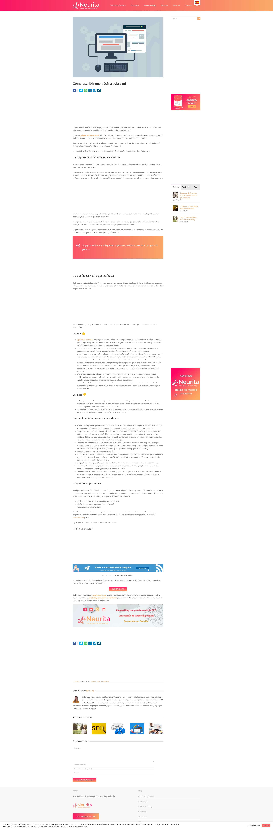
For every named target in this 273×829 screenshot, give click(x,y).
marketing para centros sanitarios (102, 598)
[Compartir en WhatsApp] (85, 90)
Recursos (142, 812)
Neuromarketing (95, 681)
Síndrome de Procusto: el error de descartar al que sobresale (188, 195)
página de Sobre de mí (90, 135)
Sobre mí (142, 817)
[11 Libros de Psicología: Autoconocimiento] (175, 207)
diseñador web (78, 517)
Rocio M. (77, 681)
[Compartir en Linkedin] (90, 90)
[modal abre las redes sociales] (99, 90)
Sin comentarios (105, 681)
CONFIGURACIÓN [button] (253, 825)
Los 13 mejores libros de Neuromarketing (188, 218)
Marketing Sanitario (147, 796)
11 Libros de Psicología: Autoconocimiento (189, 207)
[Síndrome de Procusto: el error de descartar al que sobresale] (175, 193)
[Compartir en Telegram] (94, 90)
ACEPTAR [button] (266, 825)
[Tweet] (81, 90)
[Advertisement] (118, 110)
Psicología (143, 801)
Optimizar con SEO (85, 339)
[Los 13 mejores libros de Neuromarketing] (175, 218)
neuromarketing (99, 595)
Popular (176, 187)
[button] (197, 5)
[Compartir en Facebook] (74, 90)
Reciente (186, 187)
